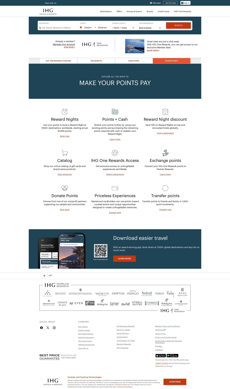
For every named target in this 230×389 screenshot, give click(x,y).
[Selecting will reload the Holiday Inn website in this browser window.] (102, 303)
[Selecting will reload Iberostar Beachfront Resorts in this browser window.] (49, 303)
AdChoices (159, 330)
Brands (150, 11)
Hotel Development (86, 337)
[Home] (44, 275)
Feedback (159, 350)
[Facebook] (42, 327)
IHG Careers (83, 326)
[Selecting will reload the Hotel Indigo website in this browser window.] (132, 293)
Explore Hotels (84, 330)
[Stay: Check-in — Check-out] (94, 27)
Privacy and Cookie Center (166, 337)
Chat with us (83, 348)
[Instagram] (54, 327)
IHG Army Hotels (123, 330)
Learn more (161, 362)
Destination (44, 23)
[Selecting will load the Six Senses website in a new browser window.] (47, 293)
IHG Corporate (122, 347)
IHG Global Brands (85, 334)
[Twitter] (48, 327)
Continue (175, 382)
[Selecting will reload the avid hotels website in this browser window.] (125, 303)
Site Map (158, 346)
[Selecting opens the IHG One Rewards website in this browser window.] (172, 310)
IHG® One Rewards (182, 11)
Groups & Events (134, 11)
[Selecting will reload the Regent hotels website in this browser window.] (60, 293)
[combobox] (58, 27)
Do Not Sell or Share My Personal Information (168, 342)
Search (178, 25)
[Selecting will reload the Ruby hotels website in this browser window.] (170, 293)
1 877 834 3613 (68, 357)
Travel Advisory (123, 333)
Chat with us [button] (50, 3)
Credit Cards (163, 11)
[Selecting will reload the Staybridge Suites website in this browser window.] (152, 303)
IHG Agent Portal (85, 341)
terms (151, 382)
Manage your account (64, 44)
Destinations (106, 11)
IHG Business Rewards (126, 326)
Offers (119, 11)
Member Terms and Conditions (167, 326)
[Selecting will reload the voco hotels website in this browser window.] (159, 293)
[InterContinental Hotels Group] (48, 11)
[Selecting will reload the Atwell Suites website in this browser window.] (137, 303)
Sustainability (122, 337)
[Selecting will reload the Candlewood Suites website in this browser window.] (181, 303)
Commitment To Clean (126, 340)
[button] (185, 3)
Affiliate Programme (86, 344)
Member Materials (124, 344)
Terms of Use (160, 333)
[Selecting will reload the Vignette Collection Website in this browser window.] (102, 293)
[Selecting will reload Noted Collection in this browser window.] (147, 293)
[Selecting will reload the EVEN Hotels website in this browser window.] (76, 303)
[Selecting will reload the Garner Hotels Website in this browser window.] (114, 303)
